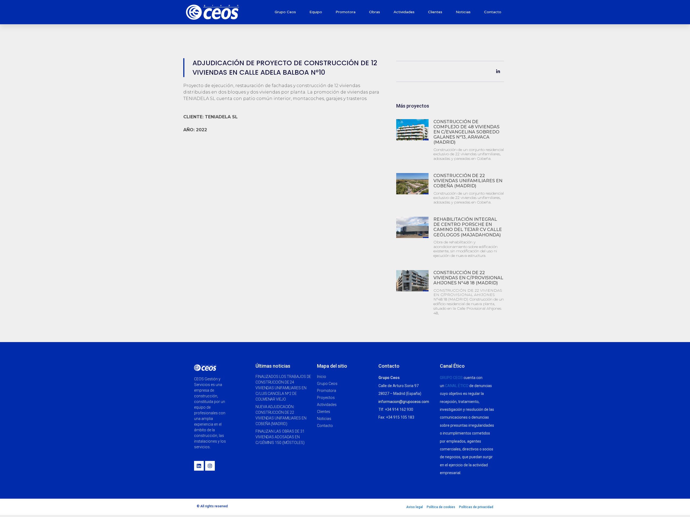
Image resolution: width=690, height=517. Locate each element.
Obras (374, 12)
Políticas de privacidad (476, 507)
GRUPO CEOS (451, 377)
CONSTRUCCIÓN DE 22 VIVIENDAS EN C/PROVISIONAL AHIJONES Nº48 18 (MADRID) (468, 277)
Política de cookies (441, 507)
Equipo (315, 12)
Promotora (346, 12)
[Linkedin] (199, 466)
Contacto (492, 12)
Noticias (463, 12)
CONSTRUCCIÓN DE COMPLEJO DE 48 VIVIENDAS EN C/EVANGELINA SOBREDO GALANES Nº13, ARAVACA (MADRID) (466, 132)
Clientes (435, 12)
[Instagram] (210, 466)
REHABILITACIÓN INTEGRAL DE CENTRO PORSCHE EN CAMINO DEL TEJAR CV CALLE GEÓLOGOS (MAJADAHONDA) (467, 227)
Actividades (404, 12)
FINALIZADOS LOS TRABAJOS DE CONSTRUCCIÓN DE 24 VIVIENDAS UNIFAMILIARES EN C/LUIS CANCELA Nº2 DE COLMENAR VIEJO (283, 387)
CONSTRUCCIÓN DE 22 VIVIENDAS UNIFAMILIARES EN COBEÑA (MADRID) (467, 180)
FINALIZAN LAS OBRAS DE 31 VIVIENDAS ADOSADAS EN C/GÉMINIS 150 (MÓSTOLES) (280, 437)
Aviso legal (414, 507)
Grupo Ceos (285, 12)
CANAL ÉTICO (456, 386)
